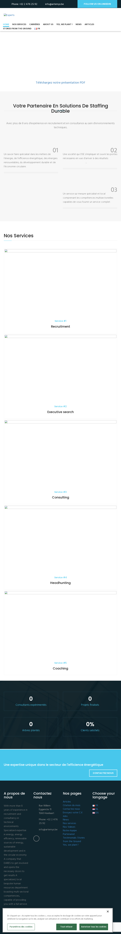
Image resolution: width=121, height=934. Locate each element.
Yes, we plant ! (64, 24)
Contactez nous (103, 773)
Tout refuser (66, 926)
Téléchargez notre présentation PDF (60, 83)
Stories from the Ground (17, 29)
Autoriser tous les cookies (93, 926)
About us (48, 24)
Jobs (65, 816)
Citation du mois (71, 805)
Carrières (34, 24)
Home (6, 24)
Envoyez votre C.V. (73, 813)
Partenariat (69, 834)
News (78, 24)
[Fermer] (107, 911)
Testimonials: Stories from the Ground (74, 839)
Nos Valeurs (69, 827)
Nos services (19, 24)
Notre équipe (70, 831)
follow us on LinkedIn (97, 4)
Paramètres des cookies (21, 926)
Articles (89, 24)
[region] (58, 920)
